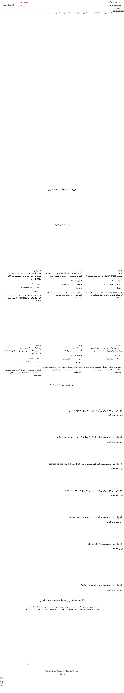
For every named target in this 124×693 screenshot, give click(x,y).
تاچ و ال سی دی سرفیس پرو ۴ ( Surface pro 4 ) (101, 585)
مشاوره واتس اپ (22, 5)
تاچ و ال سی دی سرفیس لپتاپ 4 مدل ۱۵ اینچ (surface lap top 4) (94, 490)
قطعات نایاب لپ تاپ (116, 654)
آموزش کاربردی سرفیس (109, 348)
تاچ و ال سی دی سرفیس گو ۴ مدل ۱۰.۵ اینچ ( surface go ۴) (96, 410)
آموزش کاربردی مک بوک (53, 273)
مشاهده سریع (114, 406)
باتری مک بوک (118, 640)
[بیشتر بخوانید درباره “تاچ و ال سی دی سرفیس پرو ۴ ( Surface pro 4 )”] (120, 581)
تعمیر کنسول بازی (55, 636)
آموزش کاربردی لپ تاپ (28, 273)
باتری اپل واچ (118, 650)
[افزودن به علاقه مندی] (109, 406)
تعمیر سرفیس (56, 629)
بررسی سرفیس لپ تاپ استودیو (108, 350)
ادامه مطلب (119, 297)
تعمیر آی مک (57, 647)
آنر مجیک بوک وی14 (73, 350)
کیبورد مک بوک (118, 647)
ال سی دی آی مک (117, 658)
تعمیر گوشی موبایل (54, 632)
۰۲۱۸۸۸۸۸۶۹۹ (25, 631)
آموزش (120, 273)
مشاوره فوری (23, 2)
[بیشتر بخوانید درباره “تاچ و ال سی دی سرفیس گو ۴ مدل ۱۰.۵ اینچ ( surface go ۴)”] (120, 406)
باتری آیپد (120, 636)
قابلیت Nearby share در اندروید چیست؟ (104, 276)
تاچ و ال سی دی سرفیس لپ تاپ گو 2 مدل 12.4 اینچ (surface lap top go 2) (89, 437)
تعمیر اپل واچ (56, 643)
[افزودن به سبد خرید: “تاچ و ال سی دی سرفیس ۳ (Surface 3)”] (120, 540)
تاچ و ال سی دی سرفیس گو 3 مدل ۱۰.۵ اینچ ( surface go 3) (96, 517)
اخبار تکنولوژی (14, 273)
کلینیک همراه (106, 668)
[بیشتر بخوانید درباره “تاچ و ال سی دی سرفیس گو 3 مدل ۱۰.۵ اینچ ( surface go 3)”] (120, 513)
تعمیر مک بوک (56, 625)
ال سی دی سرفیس (116, 629)
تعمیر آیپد (58, 640)
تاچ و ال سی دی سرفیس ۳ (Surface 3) (105, 544)
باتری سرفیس (118, 632)
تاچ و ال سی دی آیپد (116, 625)
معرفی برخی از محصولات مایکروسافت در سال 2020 (78, 626)
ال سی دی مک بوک (116, 643)
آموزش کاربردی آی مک (68, 273)
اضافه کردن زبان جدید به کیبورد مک (66, 276)
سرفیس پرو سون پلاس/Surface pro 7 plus (78, 638)
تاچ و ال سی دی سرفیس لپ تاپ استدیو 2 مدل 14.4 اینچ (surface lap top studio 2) (85, 464)
